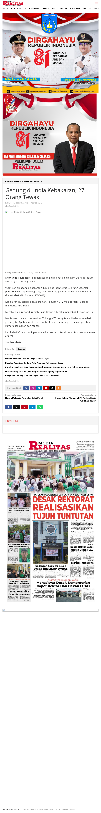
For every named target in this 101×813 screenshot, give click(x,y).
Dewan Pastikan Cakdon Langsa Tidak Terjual (27, 358)
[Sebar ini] (8, 407)
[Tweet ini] (16, 407)
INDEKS (26, 809)
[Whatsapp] (40, 407)
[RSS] (58, 388)
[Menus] (97, 3)
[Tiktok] (52, 388)
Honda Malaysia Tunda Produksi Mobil (24, 396)
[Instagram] (33, 388)
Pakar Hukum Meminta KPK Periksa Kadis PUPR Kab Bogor (75, 398)
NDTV (60, 301)
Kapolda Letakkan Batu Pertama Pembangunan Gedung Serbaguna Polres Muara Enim (47, 367)
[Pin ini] (24, 407)
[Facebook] (26, 388)
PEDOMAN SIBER (46, 809)
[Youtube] (46, 388)
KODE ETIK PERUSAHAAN (65, 809)
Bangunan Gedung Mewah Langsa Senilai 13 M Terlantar (32, 375)
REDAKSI (34, 809)
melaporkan (25, 318)
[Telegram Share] (32, 407)
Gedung (21, 349)
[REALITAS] (12, 3)
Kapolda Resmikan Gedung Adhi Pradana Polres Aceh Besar (34, 363)
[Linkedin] (39, 388)
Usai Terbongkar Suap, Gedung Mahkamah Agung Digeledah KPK (37, 371)
